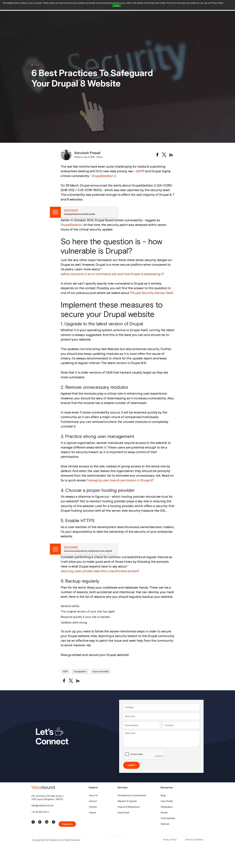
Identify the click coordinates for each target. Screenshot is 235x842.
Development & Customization (132, 795)
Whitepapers (167, 806)
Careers (92, 812)
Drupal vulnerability (100, 671)
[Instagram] (53, 822)
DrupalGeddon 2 (104, 176)
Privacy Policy (170, 839)
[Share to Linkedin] (171, 155)
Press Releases (168, 818)
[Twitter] (39, 822)
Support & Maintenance (129, 806)
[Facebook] (33, 822)
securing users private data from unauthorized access (99, 571)
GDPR (140, 171)
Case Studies (167, 801)
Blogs (163, 795)
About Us (93, 795)
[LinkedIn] (47, 822)
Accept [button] (116, 5)
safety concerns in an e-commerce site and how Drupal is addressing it (112, 274)
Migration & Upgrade (127, 801)
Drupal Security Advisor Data (151, 293)
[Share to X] (164, 155)
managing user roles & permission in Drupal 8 (120, 480)
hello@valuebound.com (42, 805)
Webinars (165, 824)
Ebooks (164, 812)
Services (93, 801)
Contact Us (67, 824)
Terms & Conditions (194, 839)
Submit (131, 765)
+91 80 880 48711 (40, 812)
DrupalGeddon (71, 225)
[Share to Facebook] (157, 155)
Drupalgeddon (80, 671)
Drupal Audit (123, 812)
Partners (93, 806)
